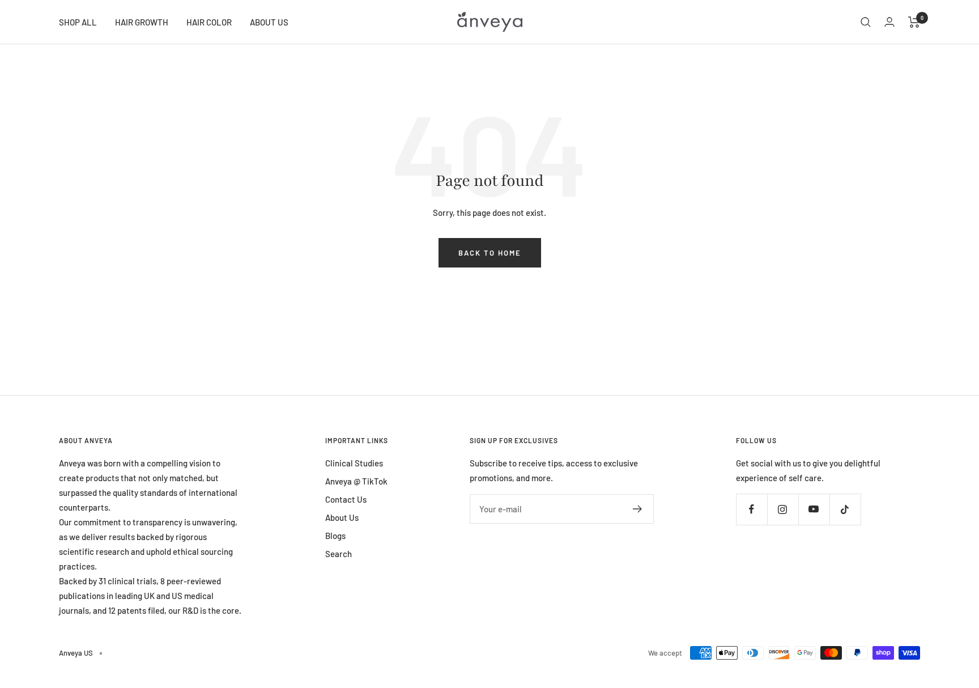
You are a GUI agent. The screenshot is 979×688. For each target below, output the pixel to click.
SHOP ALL (78, 22)
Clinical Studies (354, 463)
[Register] (637, 509)
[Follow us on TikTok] (845, 509)
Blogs (335, 535)
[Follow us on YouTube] (813, 509)
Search (338, 554)
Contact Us (346, 499)
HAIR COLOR (209, 22)
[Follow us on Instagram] (782, 509)
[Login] (889, 22)
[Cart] (914, 22)
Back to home (489, 252)
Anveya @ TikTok (356, 481)
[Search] (866, 22)
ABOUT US (269, 22)
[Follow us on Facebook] (751, 509)
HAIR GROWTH (141, 22)
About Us (342, 517)
